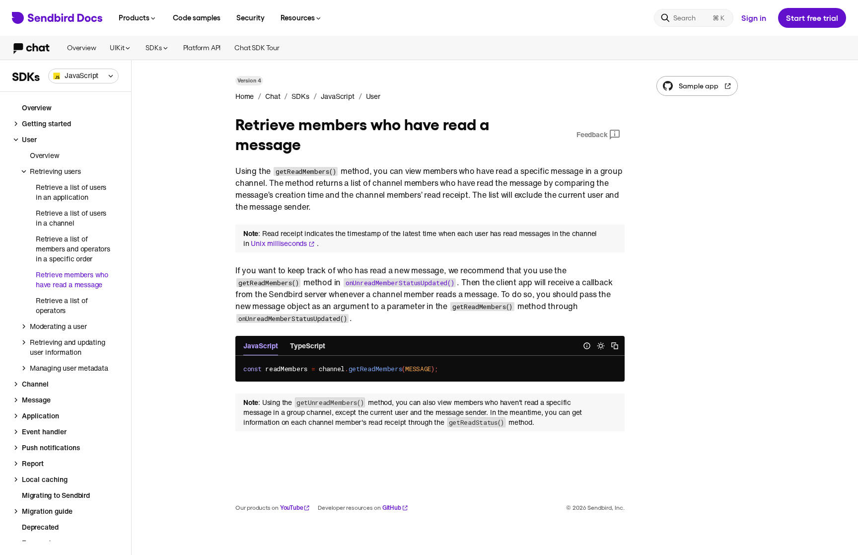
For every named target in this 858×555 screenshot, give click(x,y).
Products (134, 17)
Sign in (753, 17)
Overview (81, 47)
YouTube (291, 507)
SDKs (153, 47)
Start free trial (812, 17)
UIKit (117, 47)
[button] (83, 76)
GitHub (391, 507)
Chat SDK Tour (256, 47)
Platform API (202, 47)
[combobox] (83, 76)
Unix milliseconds (279, 243)
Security (250, 17)
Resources (298, 17)
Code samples (196, 17)
